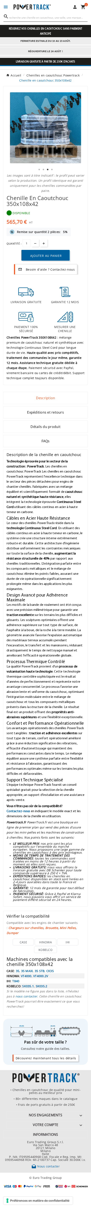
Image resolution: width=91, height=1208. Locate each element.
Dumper (13, 932)
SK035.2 (41, 986)
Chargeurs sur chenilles (26, 927)
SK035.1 (28, 986)
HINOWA (45, 942)
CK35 (50, 970)
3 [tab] (48, 170)
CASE (23, 942)
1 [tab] (39, 170)
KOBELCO (45, 949)
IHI (68, 942)
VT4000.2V (40, 975)
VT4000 (26, 975)
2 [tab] (43, 170)
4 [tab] (52, 170)
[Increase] (43, 243)
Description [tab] (45, 398)
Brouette (51, 927)
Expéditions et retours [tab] (45, 412)
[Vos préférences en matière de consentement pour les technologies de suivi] (38, 1201)
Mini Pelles (68, 927)
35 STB (40, 970)
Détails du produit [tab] (45, 426)
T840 (15, 980)
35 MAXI (27, 970)
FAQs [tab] (45, 441)
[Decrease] (35, 243)
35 (17, 970)
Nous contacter (45, 1166)
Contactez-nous (18, 811)
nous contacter (26, 996)
